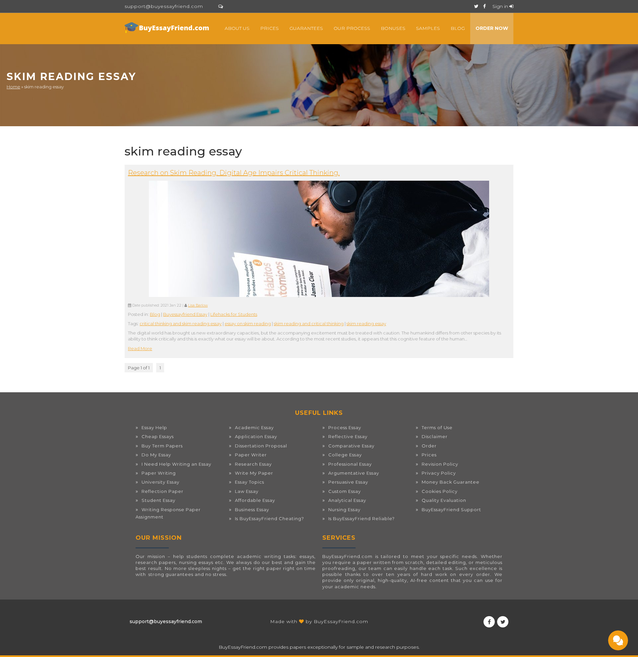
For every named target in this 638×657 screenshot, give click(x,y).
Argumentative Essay (353, 473)
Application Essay (256, 436)
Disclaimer (435, 436)
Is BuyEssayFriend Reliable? (361, 518)
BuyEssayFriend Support (451, 509)
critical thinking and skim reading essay (181, 323)
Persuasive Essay (348, 482)
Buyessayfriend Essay (185, 314)
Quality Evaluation (444, 500)
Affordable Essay (255, 500)
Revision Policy (440, 464)
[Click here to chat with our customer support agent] (220, 6)
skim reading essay (366, 323)
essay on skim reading (248, 323)
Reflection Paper (162, 491)
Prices (269, 28)
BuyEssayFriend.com (341, 621)
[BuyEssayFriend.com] (168, 27)
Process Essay (344, 427)
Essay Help (154, 427)
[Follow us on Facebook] (484, 6)
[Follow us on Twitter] (476, 6)
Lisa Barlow (198, 305)
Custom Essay (344, 491)
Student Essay (158, 500)
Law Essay (247, 491)
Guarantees (306, 28)
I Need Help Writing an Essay (176, 464)
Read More (140, 348)
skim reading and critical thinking (309, 323)
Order (429, 445)
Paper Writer (251, 454)
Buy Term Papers (162, 445)
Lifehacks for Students (233, 314)
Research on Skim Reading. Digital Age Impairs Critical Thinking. (234, 173)
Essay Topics (249, 482)
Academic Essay (254, 427)
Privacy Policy (439, 473)
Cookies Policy (440, 491)
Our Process (352, 28)
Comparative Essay (351, 445)
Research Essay (253, 464)
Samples (428, 28)
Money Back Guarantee (450, 482)
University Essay (160, 482)
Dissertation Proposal (261, 445)
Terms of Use (437, 427)
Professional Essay (350, 464)
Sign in (500, 6)
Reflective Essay (348, 436)
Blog (458, 28)
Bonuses (393, 28)
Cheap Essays (158, 436)
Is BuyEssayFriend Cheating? (269, 518)
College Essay (345, 454)
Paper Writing (159, 473)
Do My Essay (156, 454)
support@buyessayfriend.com (164, 6)
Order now (492, 28)
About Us (237, 28)
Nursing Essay (344, 509)
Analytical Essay (347, 500)
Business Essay (252, 509)
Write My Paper (254, 473)
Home (13, 86)
